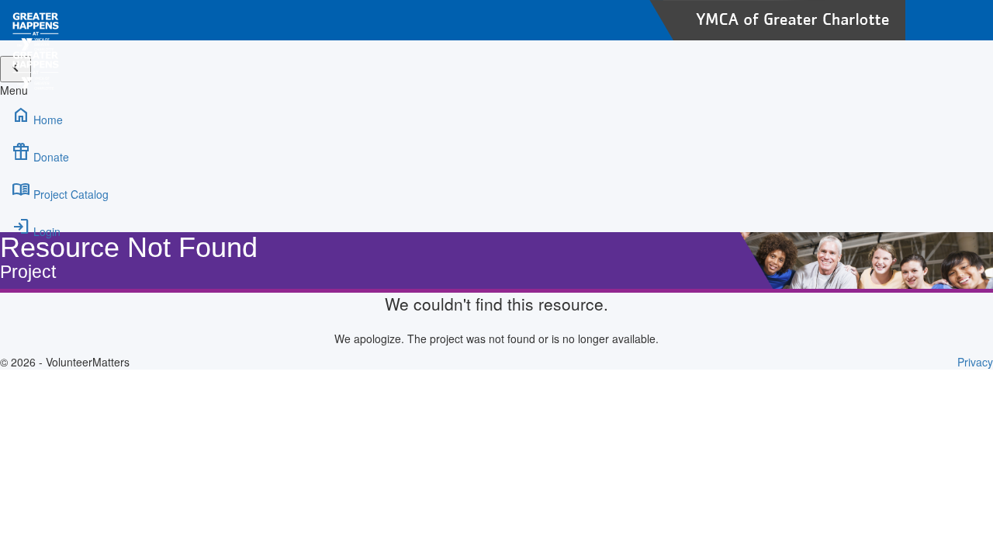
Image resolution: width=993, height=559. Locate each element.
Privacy (975, 362)
